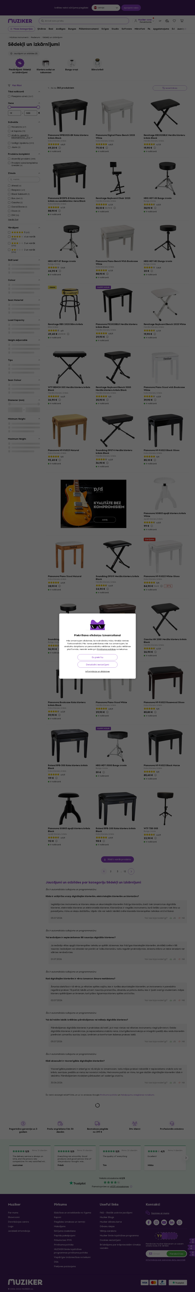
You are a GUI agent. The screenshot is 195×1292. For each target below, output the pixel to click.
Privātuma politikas (106, 649)
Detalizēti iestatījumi (97, 664)
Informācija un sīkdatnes (97, 671)
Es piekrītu (97, 657)
